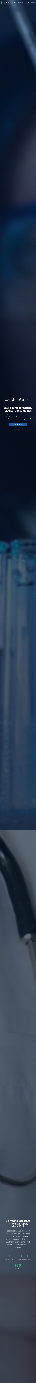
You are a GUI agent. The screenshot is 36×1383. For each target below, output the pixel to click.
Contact (33, 2)
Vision (28, 2)
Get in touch (18, 430)
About (19, 2)
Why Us (23, 2)
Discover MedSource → (18, 424)
